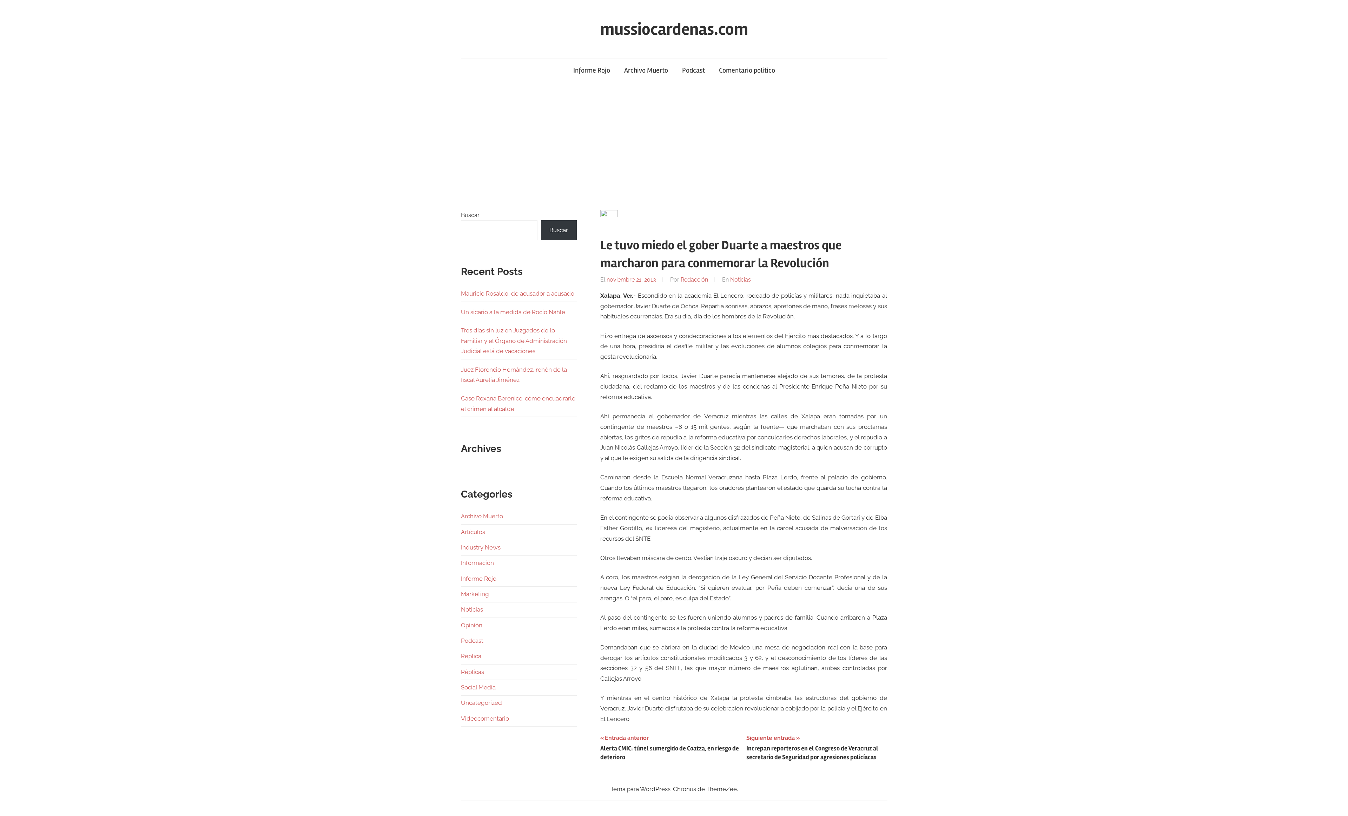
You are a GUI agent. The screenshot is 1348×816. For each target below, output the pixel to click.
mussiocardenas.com (674, 29)
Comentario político (747, 70)
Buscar (470, 214)
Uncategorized (481, 702)
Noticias (740, 279)
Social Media (478, 687)
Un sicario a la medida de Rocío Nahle (513, 312)
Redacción (694, 279)
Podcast (693, 70)
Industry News (481, 547)
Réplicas (472, 671)
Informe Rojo (591, 70)
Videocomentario (485, 718)
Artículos (473, 531)
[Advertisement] (674, 146)
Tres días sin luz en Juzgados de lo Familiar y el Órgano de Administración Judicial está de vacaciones (514, 341)
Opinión (471, 625)
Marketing (475, 594)
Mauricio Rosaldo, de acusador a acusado (517, 293)
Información (477, 562)
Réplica (471, 656)
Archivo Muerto (646, 70)
